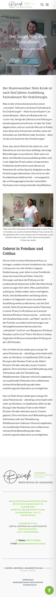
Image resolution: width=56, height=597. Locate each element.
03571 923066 (34, 540)
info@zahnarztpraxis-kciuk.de (32, 543)
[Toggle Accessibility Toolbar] (49, 590)
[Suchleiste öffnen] (42, 4)
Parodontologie (36, 501)
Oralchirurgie (17, 501)
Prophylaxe (36, 510)
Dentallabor (20, 510)
